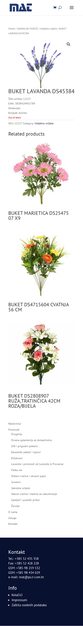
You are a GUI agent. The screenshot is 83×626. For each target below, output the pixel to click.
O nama (12, 512)
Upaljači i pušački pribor (25, 500)
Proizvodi (13, 429)
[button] (68, 44)
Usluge (12, 518)
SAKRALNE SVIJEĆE (27, 28)
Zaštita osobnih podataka (29, 605)
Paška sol (16, 470)
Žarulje (15, 506)
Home (11, 28)
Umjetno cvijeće (48, 28)
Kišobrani (17, 458)
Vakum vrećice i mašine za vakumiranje (34, 494)
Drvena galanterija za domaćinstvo (31, 440)
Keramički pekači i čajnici (26, 452)
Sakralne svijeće (20, 488)
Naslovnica (14, 423)
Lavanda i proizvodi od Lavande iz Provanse (37, 464)
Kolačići (17, 595)
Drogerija (16, 434)
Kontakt (13, 524)
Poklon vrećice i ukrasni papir (28, 476)
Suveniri (16, 482)
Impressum (19, 600)
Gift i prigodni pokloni (24, 446)
